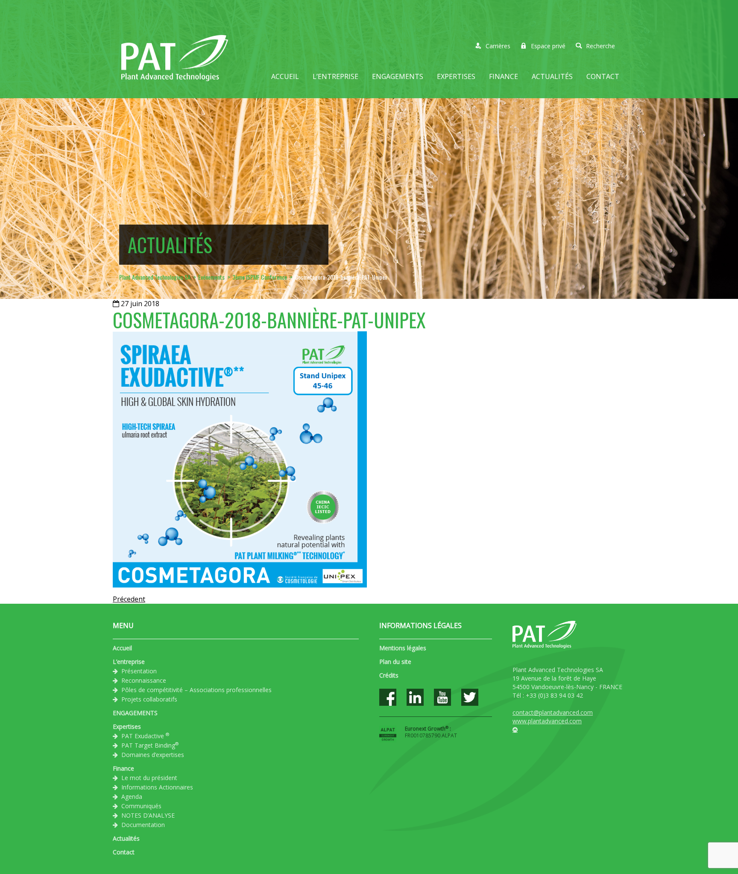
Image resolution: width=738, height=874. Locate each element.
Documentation (143, 825)
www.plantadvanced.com (547, 721)
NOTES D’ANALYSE (148, 815)
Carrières (498, 46)
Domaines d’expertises (152, 755)
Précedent (129, 599)
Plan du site (395, 662)
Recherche (600, 46)
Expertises (456, 76)
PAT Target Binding (150, 745)
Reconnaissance (143, 680)
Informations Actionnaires (157, 787)
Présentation (139, 671)
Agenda (131, 796)
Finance (503, 76)
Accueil (285, 76)
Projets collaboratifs (149, 699)
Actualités (552, 76)
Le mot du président (149, 778)
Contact (602, 76)
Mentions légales (402, 648)
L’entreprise (335, 76)
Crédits (388, 675)
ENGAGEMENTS (397, 76)
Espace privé (548, 46)
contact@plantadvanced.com (552, 712)
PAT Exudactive (145, 735)
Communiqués (141, 806)
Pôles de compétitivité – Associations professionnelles (196, 690)
